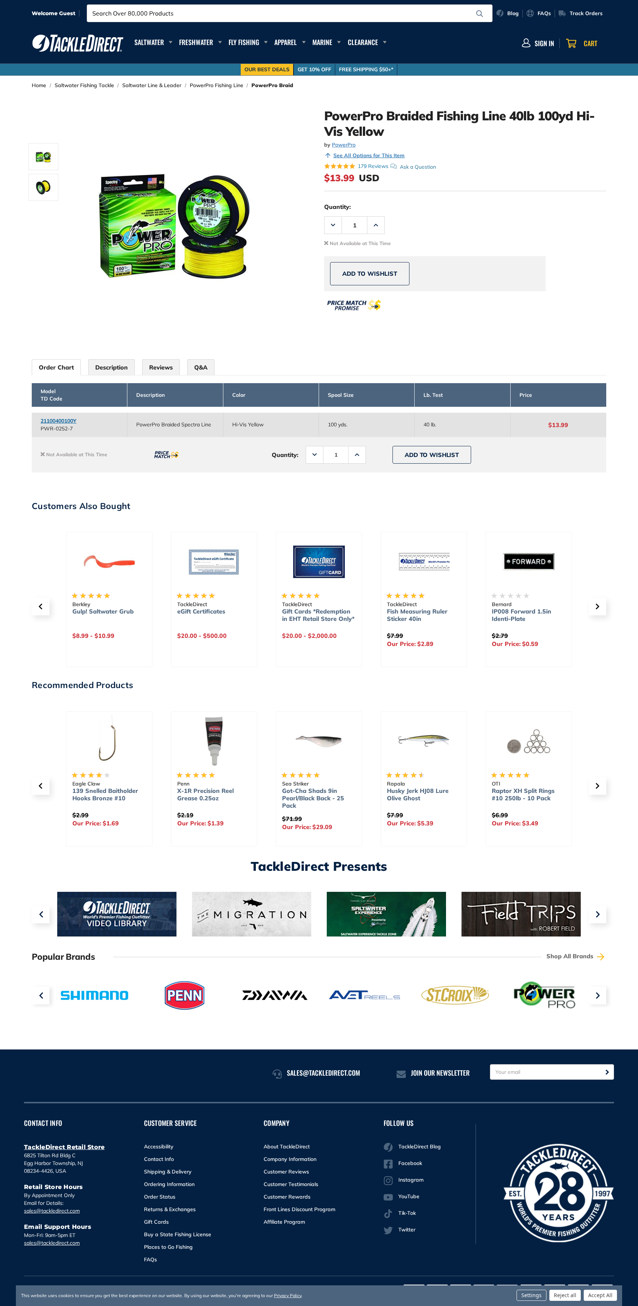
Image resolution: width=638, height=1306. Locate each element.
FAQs (150, 1259)
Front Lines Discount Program (299, 1209)
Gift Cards (156, 1222)
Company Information (290, 1159)
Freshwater (196, 42)
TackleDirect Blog (419, 1146)
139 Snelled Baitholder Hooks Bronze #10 (105, 794)
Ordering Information (169, 1184)
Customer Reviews (286, 1171)
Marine (322, 42)
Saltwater (149, 42)
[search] (479, 13)
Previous (40, 914)
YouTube (408, 1196)
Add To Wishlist (369, 273)
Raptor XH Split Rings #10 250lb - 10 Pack (523, 794)
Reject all (565, 1295)
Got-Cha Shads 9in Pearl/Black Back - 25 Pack (313, 798)
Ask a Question (418, 166)
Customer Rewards (287, 1196)
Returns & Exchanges (170, 1209)
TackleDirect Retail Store (64, 1147)
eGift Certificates (201, 611)
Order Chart (56, 367)
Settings (531, 1295)
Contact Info (159, 1159)
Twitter (406, 1229)
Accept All (600, 1295)
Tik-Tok (407, 1213)
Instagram (410, 1179)
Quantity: (337, 206)
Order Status (159, 1196)
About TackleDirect (287, 1146)
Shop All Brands (570, 956)
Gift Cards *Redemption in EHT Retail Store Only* (318, 615)
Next (597, 914)
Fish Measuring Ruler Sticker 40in (417, 615)
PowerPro (344, 144)
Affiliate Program (284, 1222)
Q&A (200, 367)
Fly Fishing (244, 42)
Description (111, 367)
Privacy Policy (287, 1295)
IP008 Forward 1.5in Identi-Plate (521, 615)
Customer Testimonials (291, 1184)
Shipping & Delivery (168, 1171)
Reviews (161, 367)
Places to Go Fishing (168, 1247)
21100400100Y (58, 420)
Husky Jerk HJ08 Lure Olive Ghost (418, 794)
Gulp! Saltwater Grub (103, 611)
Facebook (410, 1163)
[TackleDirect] (78, 43)
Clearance (363, 42)
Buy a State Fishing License (177, 1234)
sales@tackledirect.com (52, 1210)
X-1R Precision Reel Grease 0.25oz (205, 794)
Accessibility (159, 1146)
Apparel (285, 42)
